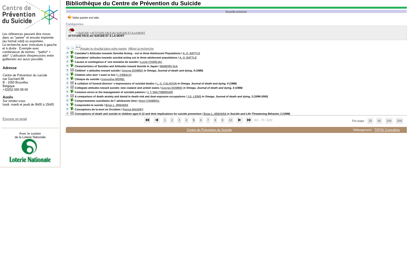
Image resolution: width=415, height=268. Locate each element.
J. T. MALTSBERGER (160, 92)
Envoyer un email (15, 119)
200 (399, 121)
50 (379, 121)
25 (370, 121)
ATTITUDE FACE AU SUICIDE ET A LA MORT (118, 32)
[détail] (67, 52)
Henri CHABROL (149, 100)
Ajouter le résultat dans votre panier (103, 48)
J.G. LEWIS (194, 96)
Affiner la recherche (141, 48)
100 (388, 121)
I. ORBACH (124, 74)
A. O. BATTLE (191, 53)
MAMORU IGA (169, 66)
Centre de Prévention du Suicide (209, 130)
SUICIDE (83, 32)
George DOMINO (132, 70)
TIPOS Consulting (387, 130)
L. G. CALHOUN (167, 83)
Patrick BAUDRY (133, 109)
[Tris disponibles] (78, 48)
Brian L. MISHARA (116, 105)
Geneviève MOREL (113, 79)
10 (230, 120)
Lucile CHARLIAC (151, 61)
